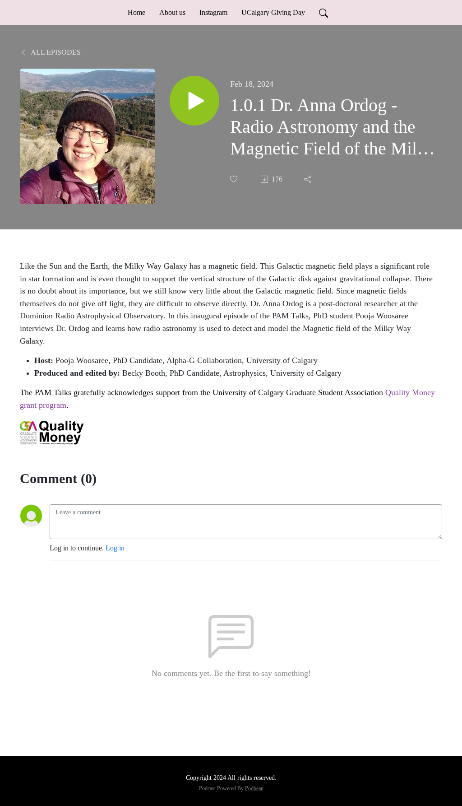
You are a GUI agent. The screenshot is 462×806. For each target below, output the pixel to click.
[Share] (308, 179)
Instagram (213, 12)
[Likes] (234, 179)
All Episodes (55, 52)
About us (172, 12)
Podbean (254, 788)
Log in (115, 548)
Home (136, 12)
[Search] (323, 13)
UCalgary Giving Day (273, 12)
